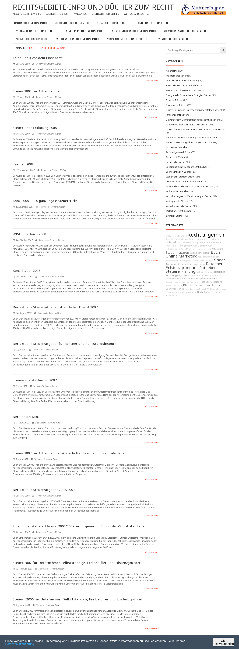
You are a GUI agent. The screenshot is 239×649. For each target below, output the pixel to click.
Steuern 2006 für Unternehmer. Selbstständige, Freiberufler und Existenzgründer (78, 599)
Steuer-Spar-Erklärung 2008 (35, 128)
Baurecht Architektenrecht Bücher (183, 90)
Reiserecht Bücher (175, 157)
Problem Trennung (205, 272)
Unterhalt (171, 242)
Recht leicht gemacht (182, 246)
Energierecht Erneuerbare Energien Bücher (189, 95)
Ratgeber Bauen (173, 282)
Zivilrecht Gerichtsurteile (172, 39)
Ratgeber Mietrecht (207, 278)
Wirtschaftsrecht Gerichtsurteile (128, 39)
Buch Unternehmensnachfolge (204, 239)
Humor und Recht (174, 285)
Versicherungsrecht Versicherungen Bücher (189, 196)
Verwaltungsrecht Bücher (179, 206)
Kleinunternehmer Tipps (201, 285)
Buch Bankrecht (184, 242)
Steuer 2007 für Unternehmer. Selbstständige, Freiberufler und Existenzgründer (77, 563)
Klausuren (217, 249)
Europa (196, 242)
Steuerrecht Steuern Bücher (48, 63)
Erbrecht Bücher (174, 100)
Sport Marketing (174, 288)
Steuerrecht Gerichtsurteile (72, 23)
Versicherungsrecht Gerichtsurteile (133, 31)
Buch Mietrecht (199, 246)
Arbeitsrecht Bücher (176, 75)
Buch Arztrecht (206, 292)
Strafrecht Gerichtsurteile (114, 23)
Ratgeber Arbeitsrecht (202, 260)
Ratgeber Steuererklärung (191, 269)
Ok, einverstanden (224, 642)
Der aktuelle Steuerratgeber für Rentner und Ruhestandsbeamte (64, 344)
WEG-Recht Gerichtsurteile (32, 39)
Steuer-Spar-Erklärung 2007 (35, 380)
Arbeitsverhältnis (206, 257)
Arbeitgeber (185, 260)
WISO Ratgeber (209, 275)
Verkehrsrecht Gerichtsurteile (85, 31)
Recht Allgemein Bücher (178, 152)
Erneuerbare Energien (176, 236)
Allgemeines (172, 70)
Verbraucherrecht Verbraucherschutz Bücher (189, 186)
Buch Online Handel (190, 282)
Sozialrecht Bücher (175, 162)
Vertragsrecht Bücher (177, 201)
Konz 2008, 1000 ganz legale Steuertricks (45, 201)
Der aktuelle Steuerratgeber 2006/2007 (44, 490)
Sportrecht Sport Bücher (178, 171)
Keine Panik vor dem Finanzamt (38, 58)
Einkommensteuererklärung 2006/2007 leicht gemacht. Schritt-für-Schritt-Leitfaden (79, 526)
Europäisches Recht (199, 252)
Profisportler (195, 275)
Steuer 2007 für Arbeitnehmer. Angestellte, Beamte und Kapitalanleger (69, 453)
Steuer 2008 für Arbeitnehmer (37, 91)
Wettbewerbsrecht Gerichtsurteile (77, 39)
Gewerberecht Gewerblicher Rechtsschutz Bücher (192, 119)
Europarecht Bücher (176, 105)
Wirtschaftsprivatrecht (186, 292)
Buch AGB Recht (209, 289)
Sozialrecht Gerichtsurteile (30, 23)
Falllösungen (200, 264)
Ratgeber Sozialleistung (179, 264)
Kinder (219, 259)
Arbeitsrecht (205, 249)
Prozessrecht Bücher (177, 147)
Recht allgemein (206, 234)
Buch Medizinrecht (190, 249)
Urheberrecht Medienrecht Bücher (184, 181)
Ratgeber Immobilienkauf (178, 239)
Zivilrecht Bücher (174, 215)
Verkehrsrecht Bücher (177, 191)
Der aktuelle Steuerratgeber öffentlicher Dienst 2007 (55, 307)
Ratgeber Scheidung (211, 281)
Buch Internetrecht (192, 289)
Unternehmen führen (183, 278)
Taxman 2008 (23, 164)
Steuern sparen (177, 252)
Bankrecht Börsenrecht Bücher (182, 85)
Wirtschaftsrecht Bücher (178, 210)
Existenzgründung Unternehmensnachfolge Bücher (193, 109)
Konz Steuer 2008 (26, 271)
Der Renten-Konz (26, 417)
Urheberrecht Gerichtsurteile (156, 23)
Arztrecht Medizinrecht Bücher (182, 80)
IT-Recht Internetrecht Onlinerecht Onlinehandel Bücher (195, 129)
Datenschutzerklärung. (20, 643)
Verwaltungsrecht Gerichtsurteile (185, 31)
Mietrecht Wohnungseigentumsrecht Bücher (189, 142)
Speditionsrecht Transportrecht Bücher (186, 166)
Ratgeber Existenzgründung (194, 265)
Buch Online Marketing (193, 254)
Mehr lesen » (152, 80)
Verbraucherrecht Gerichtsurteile (37, 31)
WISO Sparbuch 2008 (29, 234)
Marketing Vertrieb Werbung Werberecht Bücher (191, 137)
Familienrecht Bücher (177, 114)
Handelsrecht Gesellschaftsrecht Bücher (187, 124)
